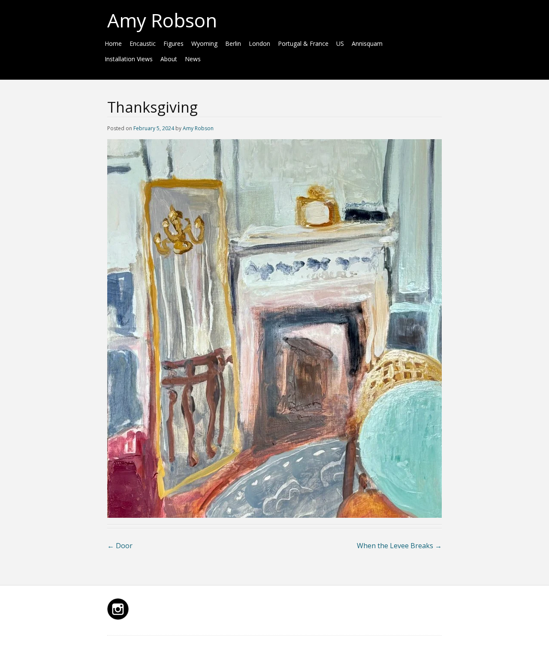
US (340, 43)
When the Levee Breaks (399, 545)
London (259, 43)
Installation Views (129, 59)
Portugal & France (303, 43)
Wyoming (204, 43)
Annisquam (367, 43)
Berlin (233, 43)
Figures (173, 43)
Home (113, 43)
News (193, 59)
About (168, 59)
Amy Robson (162, 20)
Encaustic (143, 43)
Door (120, 545)
